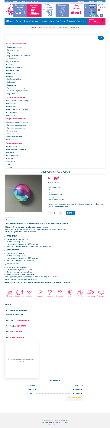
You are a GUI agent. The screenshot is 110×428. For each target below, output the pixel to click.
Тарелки (10, 158)
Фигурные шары (12, 106)
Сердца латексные (13, 139)
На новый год (11, 85)
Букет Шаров (55, 420)
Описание (9, 220)
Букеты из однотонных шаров (17, 88)
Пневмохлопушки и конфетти (16, 149)
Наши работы (60, 21)
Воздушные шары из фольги (15, 97)
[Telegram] (90, 15)
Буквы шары (11, 115)
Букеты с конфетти (13, 50)
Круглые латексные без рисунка (17, 122)
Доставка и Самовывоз (31, 21)
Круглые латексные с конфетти (17, 128)
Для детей (10, 64)
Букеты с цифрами (13, 62)
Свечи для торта (12, 146)
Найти (100, 38)
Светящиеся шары (13, 134)
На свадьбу (11, 73)
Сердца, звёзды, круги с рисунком (17, 109)
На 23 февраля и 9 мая (14, 79)
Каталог (18, 21)
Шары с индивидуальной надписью (18, 56)
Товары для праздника (14, 143)
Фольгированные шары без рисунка (18, 100)
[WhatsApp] (93, 15)
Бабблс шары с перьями (14, 137)
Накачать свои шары (17, 337)
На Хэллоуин (11, 82)
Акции (52, 21)
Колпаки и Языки (12, 155)
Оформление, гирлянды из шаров (17, 91)
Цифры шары (11, 103)
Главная (10, 21)
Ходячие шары (12, 112)
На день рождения (13, 70)
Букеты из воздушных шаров (16, 43)
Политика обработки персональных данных (55, 425)
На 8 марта (10, 76)
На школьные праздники (15, 47)
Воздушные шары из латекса (16, 119)
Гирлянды (10, 152)
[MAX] (97, 15)
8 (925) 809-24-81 (95, 10)
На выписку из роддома (15, 67)
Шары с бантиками (13, 94)
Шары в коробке (12, 53)
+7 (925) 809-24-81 (22, 326)
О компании (71, 21)
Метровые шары (12, 131)
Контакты (80, 21)
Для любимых (11, 59)
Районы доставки (16, 331)
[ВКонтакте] (101, 15)
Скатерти (10, 167)
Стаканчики (11, 161)
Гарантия (44, 21)
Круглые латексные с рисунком (17, 125)
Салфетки (10, 164)
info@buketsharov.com (22, 320)
